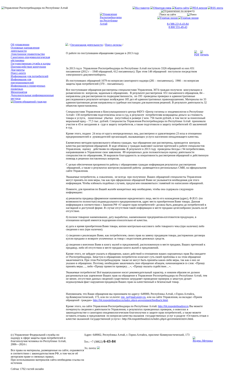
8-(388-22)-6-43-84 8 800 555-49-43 (178, 25)
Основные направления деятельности (25, 49)
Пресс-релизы (113, 44)
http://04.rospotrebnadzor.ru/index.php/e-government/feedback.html (130, 300)
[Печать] (204, 54)
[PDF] (197, 54)
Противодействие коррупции (28, 66)
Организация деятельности (86, 44)
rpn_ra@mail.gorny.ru (133, 297)
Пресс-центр (18, 73)
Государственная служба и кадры (30, 63)
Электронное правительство (28, 54)
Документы (18, 69)
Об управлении (20, 44)
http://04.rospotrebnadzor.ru (173, 306)
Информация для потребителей (29, 76)
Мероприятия (19, 92)
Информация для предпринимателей (22, 81)
